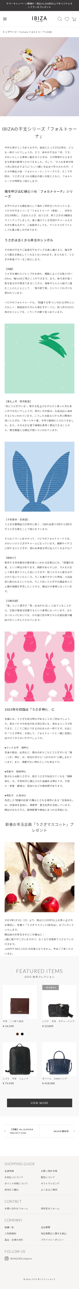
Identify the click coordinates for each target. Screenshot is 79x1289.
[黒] (22, 1034)
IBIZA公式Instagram (21, 1258)
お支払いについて (14, 1177)
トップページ (10, 32)
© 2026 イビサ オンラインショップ (39, 1279)
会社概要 (45, 1227)
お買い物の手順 (49, 1171)
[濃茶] (17, 1034)
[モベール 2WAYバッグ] (59, 1073)
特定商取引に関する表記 (54, 1233)
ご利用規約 (10, 1233)
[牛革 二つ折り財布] (20, 1016)
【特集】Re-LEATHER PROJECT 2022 (21, 1131)
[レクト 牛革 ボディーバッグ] (59, 1016)
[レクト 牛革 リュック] (20, 1073)
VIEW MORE (39, 1102)
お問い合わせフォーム (16, 1208)
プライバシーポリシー (52, 1239)
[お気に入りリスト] (66, 19)
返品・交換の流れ (14, 1239)
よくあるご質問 (49, 1189)
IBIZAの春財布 (61, 1131)
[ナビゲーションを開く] (5, 19)
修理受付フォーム (50, 1208)
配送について (48, 1177)
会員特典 (9, 1171)
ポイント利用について (16, 1183)
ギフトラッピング (50, 1183)
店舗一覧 (9, 1227)
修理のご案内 (12, 1189)
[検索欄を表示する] (60, 19)
